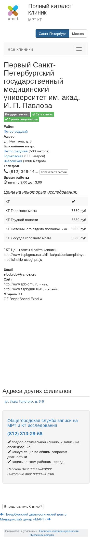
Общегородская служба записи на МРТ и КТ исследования (42, 422)
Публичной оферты (42, 535)
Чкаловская (13, 160)
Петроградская (16, 150)
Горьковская (13, 155)
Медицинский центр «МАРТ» (23, 519)
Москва (78, 33)
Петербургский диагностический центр (35, 514)
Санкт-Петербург (52, 33)
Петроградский (16, 131)
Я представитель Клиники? (23, 506)
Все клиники (20, 49)
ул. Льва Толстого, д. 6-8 (24, 401)
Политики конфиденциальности (59, 531)
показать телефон (54, 172)
